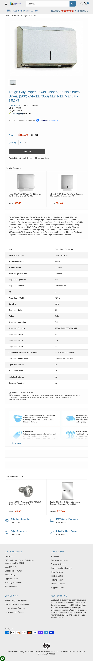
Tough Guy (14, 106)
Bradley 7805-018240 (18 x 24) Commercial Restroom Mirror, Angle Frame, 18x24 (65, 503)
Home (7, 16)
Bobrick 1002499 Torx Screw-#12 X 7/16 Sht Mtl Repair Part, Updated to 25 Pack (25, 503)
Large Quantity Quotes (14, 612)
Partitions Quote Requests (16, 600)
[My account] (81, 4)
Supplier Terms (57, 588)
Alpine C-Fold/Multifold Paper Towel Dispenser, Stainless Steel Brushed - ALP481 (25, 195)
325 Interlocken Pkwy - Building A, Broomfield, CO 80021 (19, 561)
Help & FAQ (10, 575)
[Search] (73, 4)
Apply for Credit (11, 579)
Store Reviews (57, 572)
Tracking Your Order (13, 583)
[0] (86, 3)
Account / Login (11, 586)
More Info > (61, 523)
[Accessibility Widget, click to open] (2, 658)
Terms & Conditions (59, 560)
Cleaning (17, 16)
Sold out (27, 151)
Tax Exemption (57, 576)
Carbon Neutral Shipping (61, 568)
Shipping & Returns (13, 571)
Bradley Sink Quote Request (17, 604)
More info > (15, 523)
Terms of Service (58, 584)
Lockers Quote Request (15, 608)
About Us (55, 556)
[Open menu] (6, 4)
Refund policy (57, 580)
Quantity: (13, 142)
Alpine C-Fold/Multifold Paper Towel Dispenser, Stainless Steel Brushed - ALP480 (66, 195)
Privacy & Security (58, 564)
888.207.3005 (11, 567)
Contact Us (9, 556)
